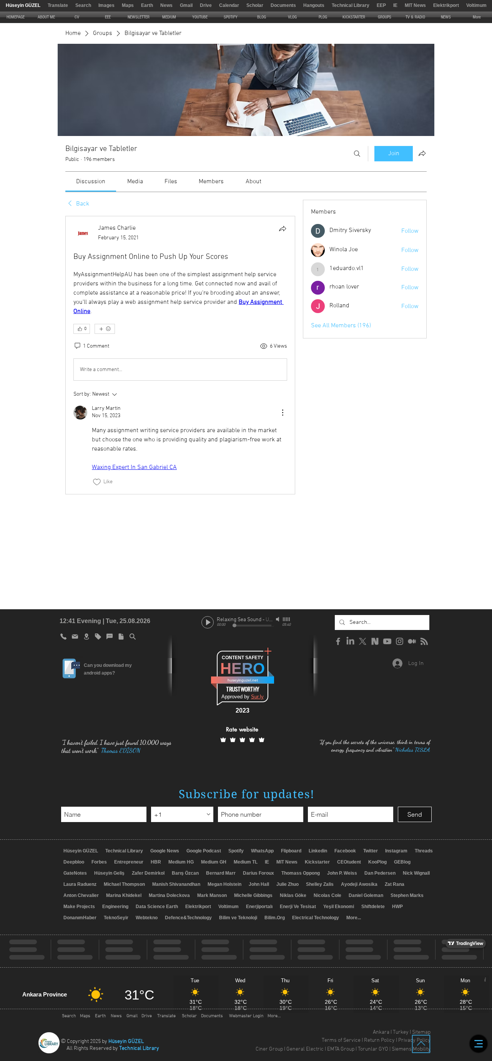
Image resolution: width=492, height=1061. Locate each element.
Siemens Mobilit (410, 1049)
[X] (362, 641)
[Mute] (278, 619)
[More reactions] (105, 329)
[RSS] (424, 641)
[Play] (207, 622)
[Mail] (75, 636)
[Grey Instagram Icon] (399, 641)
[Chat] (109, 636)
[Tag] (98, 636)
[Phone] (63, 636)
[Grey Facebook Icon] (338, 641)
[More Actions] (282, 412)
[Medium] (412, 641)
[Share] (282, 228)
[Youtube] (387, 641)
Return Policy (379, 1040)
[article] (180, 355)
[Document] (121, 636)
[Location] (86, 636)
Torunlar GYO (373, 1049)
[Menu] (478, 1043)
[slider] (287, 619)
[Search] (357, 153)
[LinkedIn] (350, 641)
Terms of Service (341, 1040)
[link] (90, 182)
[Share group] (422, 153)
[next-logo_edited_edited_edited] (375, 641)
